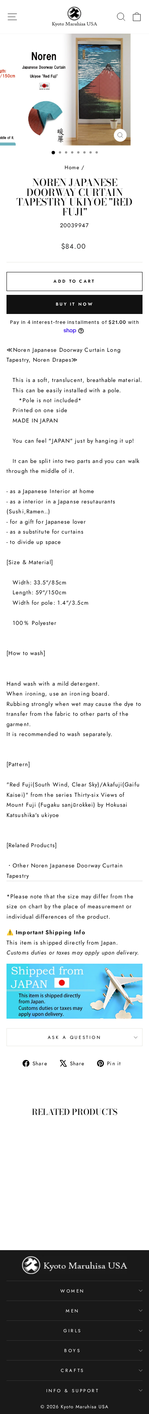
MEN (72, 1310)
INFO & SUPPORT (72, 1390)
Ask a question (74, 1037)
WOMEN (72, 1291)
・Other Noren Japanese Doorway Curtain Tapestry (64, 870)
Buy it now (74, 304)
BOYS (72, 1350)
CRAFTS (72, 1370)
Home (72, 167)
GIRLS (72, 1330)
